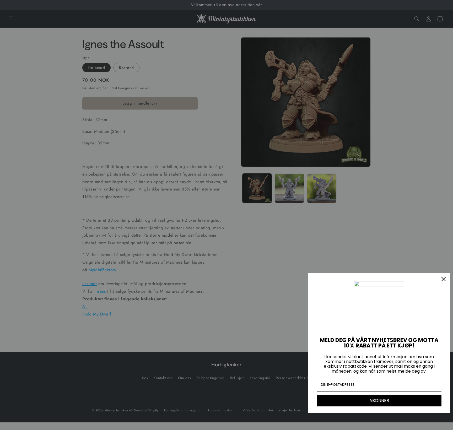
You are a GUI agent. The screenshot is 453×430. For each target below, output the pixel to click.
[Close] (443, 279)
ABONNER (379, 401)
